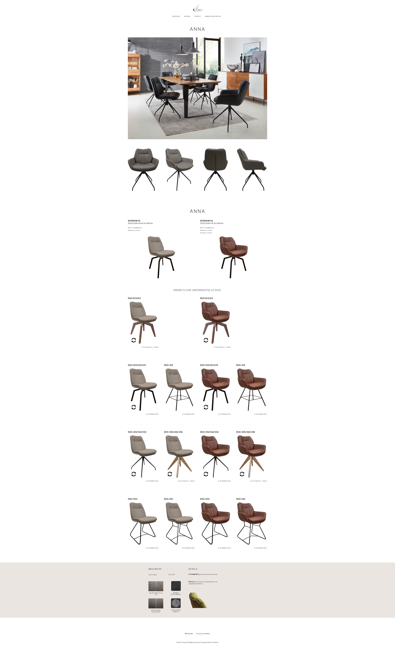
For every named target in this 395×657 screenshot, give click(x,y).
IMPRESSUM (189, 634)
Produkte (176, 16)
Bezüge (187, 16)
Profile (198, 16)
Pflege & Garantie (203, 634)
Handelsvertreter (213, 16)
